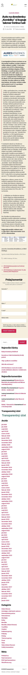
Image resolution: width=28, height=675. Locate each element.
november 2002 (6, 593)
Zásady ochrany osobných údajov (10, 672)
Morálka (4, 622)
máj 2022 (4, 537)
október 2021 (5, 553)
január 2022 (5, 546)
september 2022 (6, 528)
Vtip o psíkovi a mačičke (9, 361)
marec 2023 (5, 515)
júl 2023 (4, 506)
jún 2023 (4, 508)
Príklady (4, 633)
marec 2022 (5, 542)
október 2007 (5, 589)
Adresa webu (4, 317)
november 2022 (6, 524)
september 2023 (6, 501)
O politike (4, 627)
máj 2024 (4, 483)
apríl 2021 (4, 566)
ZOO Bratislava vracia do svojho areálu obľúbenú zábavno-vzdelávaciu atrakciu (13, 370)
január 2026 (5, 438)
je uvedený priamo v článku (16, 26)
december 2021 (6, 548)
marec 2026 (5, 433)
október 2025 (5, 445)
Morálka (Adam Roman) (9, 624)
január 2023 (5, 519)
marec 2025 (5, 460)
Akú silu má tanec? (7, 364)
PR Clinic (15, 258)
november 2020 (6, 578)
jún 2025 (4, 454)
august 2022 (5, 530)
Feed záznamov (6, 658)
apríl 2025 (4, 458)
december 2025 (6, 440)
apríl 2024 (4, 485)
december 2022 (6, 521)
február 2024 (5, 490)
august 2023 (5, 503)
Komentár (4, 289)
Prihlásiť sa (5, 655)
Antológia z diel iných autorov (11, 611)
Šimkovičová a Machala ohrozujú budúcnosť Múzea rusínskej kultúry (13, 382)
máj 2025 (4, 456)
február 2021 (5, 571)
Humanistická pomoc (8, 613)
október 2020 (5, 580)
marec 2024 (5, 487)
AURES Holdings (8, 258)
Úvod (3, 640)
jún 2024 (4, 481)
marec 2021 (5, 569)
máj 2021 (4, 564)
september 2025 (6, 447)
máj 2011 (4, 584)
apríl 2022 (4, 539)
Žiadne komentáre (20, 29)
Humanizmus (5, 615)
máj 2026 (4, 429)
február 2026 (5, 436)
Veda (3, 643)
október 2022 (5, 526)
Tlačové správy (14, 13)
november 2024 (6, 469)
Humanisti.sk (10, 669)
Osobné (3, 629)
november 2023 (6, 497)
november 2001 (6, 596)
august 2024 (5, 476)
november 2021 (6, 551)
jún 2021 (4, 562)
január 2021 (5, 573)
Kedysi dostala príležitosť (9, 351)
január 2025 (5, 465)
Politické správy (6, 631)
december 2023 (6, 494)
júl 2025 (4, 451)
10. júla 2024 (8, 29)
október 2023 (5, 499)
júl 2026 (4, 424)
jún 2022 (4, 535)
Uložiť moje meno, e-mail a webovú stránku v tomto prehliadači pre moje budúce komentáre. (14, 325)
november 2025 (6, 442)
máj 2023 (4, 510)
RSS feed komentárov (8, 660)
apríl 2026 (4, 431)
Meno (3, 303)
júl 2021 (3, 560)
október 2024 (5, 472)
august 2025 (5, 449)
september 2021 (6, 555)
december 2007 (6, 587)
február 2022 (5, 544)
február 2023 (5, 517)
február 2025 (5, 463)
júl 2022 (4, 533)
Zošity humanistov (7, 647)
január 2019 (5, 582)
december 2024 (6, 467)
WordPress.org (6, 662)
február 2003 (5, 591)
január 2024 (5, 492)
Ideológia (4, 618)
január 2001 (5, 600)
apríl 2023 (4, 512)
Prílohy (3, 636)
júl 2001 (4, 598)
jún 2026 (4, 427)
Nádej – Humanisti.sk (8, 404)
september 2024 (6, 474)
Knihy (3, 620)
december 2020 (6, 575)
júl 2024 (4, 478)
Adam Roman (5, 609)
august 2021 (5, 557)
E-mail (3, 310)
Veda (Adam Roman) (8, 645)
